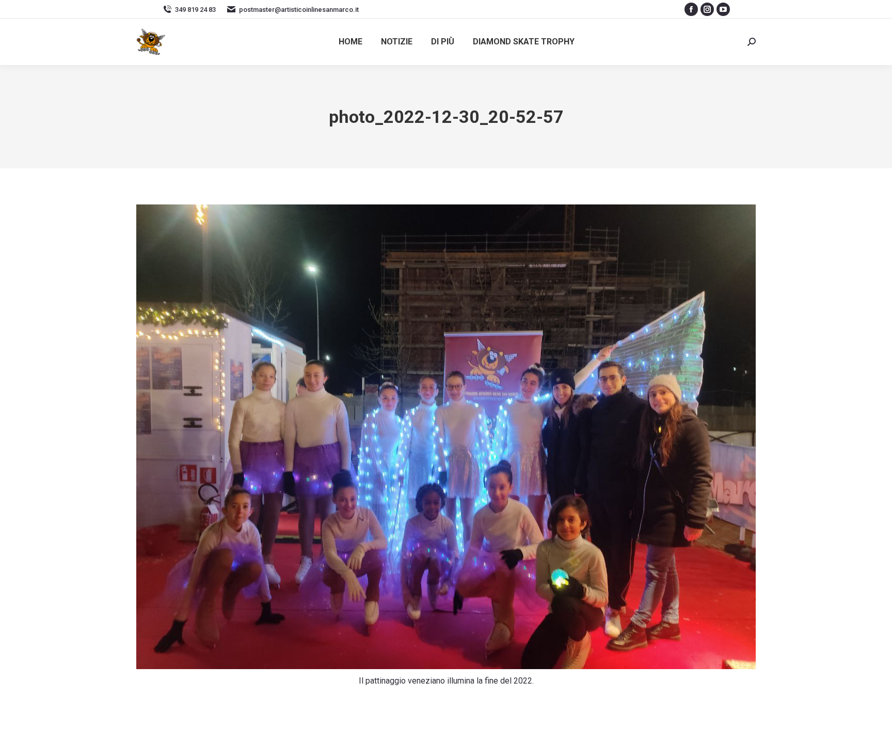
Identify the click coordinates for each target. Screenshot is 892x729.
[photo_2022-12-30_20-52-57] (446, 436)
